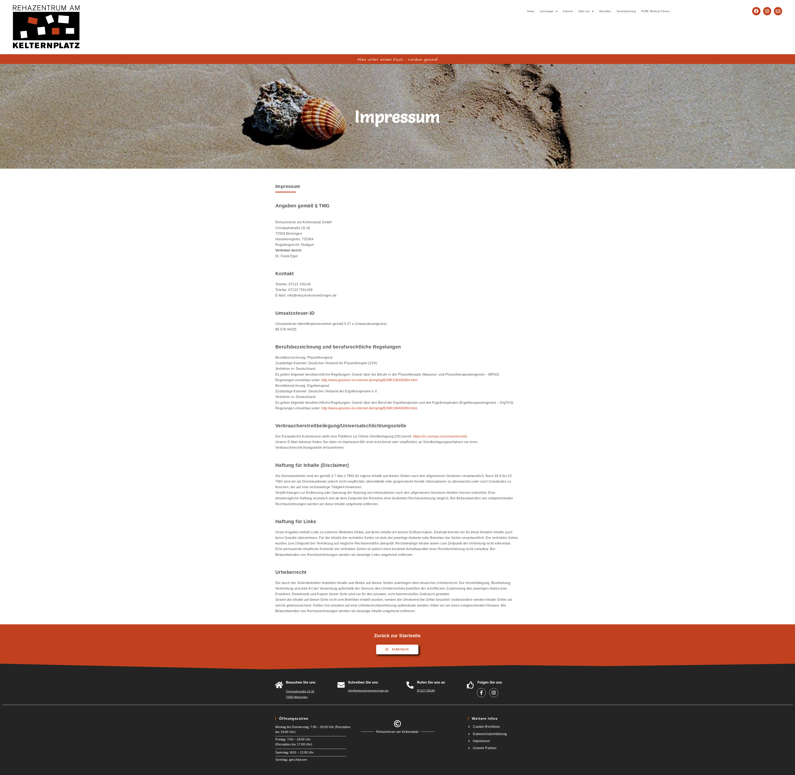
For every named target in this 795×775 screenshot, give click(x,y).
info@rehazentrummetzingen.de (368, 690)
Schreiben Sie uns (363, 682)
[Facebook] (756, 11)
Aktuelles (605, 11)
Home (530, 11)
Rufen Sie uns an (431, 682)
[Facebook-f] (481, 692)
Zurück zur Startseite (397, 635)
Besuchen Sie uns (300, 682)
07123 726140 (426, 690)
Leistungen (547, 11)
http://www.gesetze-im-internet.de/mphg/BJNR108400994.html (369, 380)
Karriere (568, 11)
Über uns (584, 11)
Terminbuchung (626, 11)
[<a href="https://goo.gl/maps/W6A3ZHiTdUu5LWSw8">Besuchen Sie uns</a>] (279, 684)
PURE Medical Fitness (655, 11)
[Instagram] (767, 11)
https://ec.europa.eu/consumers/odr (440, 436)
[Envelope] (778, 11)
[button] (548, 11)
